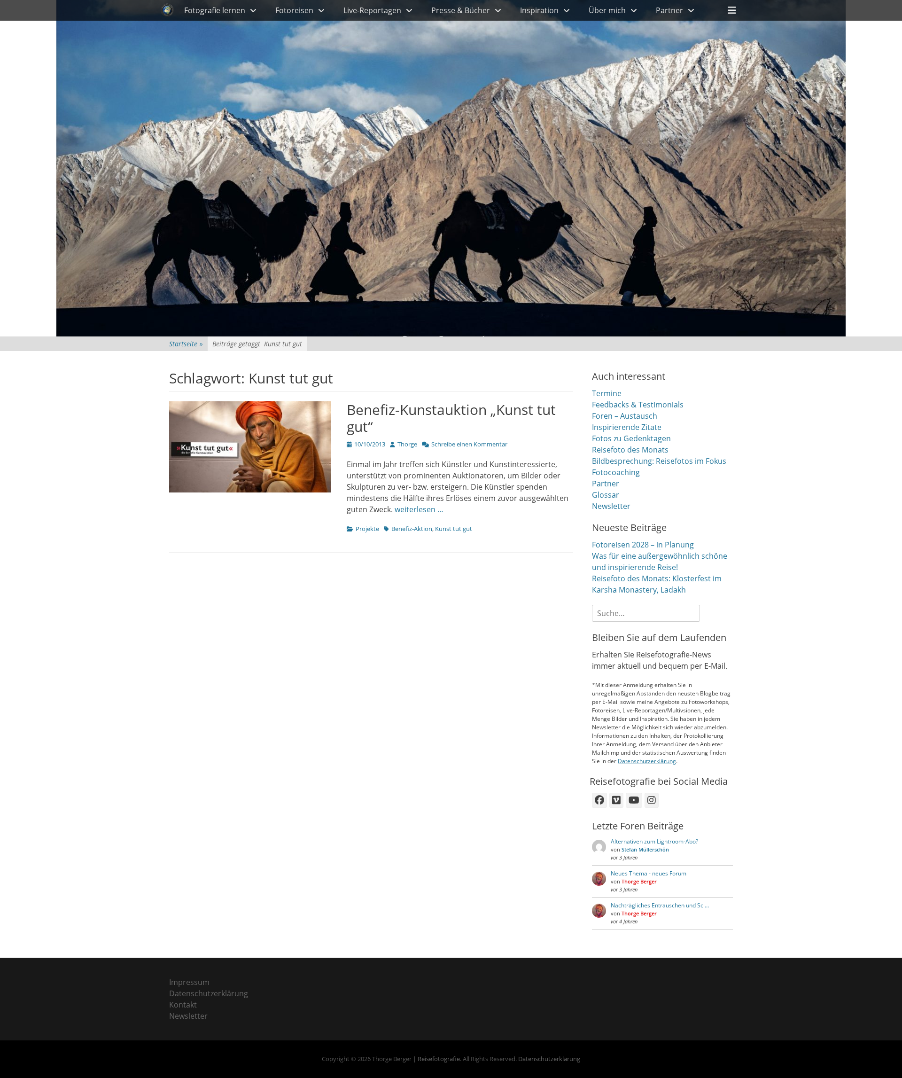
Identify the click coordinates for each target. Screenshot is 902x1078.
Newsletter (611, 506)
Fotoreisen (294, 10)
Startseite (186, 343)
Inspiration (539, 10)
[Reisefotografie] (167, 10)
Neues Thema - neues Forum (648, 873)
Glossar (605, 495)
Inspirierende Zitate (626, 427)
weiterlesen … (419, 509)
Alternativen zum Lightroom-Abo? (654, 841)
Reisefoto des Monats (630, 450)
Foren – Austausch (624, 416)
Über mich (607, 10)
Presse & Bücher (460, 10)
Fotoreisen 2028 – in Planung (643, 544)
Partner (669, 10)
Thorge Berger (639, 881)
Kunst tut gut (453, 528)
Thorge (407, 444)
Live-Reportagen (372, 10)
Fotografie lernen (214, 10)
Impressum (189, 982)
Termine (607, 393)
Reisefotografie (439, 1059)
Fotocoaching (616, 472)
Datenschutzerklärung (647, 761)
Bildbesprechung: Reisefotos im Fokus (659, 461)
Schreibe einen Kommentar (469, 444)
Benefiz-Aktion (411, 528)
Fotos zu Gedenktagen (631, 438)
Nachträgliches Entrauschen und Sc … (660, 905)
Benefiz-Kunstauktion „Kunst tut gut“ (451, 418)
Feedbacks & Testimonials (638, 404)
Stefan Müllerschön (645, 849)
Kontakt (183, 1005)
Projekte (367, 528)
